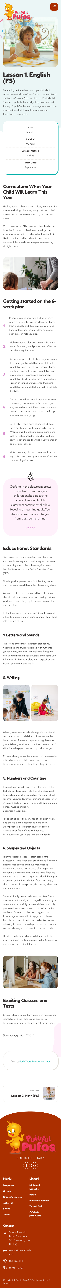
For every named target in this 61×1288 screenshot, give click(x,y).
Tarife (6, 1214)
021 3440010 (16, 1261)
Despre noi (8, 1185)
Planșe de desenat (39, 1200)
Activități (8, 1202)
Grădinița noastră (12, 1196)
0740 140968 (16, 1268)
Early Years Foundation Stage (35, 1061)
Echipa (6, 1208)
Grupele (7, 1191)
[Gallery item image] (16, 703)
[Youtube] (34, 1165)
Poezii (32, 1194)
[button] (54, 7)
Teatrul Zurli (36, 1206)
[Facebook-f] (26, 1165)
